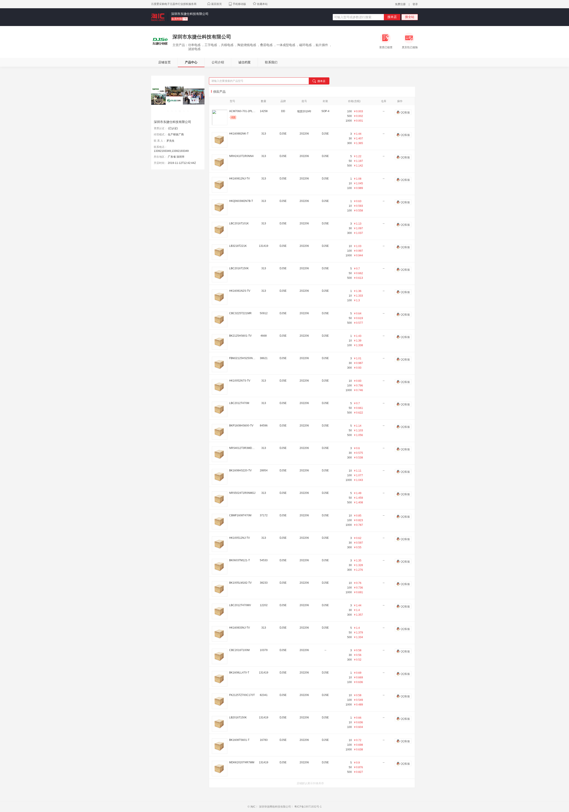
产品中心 (191, 62)
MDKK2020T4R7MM (241, 762)
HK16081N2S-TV (239, 290)
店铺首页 (164, 62)
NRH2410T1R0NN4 (241, 156)
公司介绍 (218, 62)
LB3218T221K (238, 245)
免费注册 (400, 4)
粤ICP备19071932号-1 (308, 806)
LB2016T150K (238, 717)
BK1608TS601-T (239, 740)
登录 (415, 4)
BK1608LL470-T (239, 672)
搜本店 (392, 17)
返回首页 (216, 4)
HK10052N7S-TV (239, 380)
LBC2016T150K (239, 268)
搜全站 (409, 17)
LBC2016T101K (239, 223)
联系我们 (271, 62)
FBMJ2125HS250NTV (242, 358)
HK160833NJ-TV (239, 627)
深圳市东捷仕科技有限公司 (189, 14)
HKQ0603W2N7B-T (241, 201)
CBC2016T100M (239, 650)
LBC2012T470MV (240, 605)
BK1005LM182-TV (240, 582)
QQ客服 (405, 112)
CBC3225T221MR (240, 313)
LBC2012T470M (239, 403)
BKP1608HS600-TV (241, 425)
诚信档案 (244, 62)
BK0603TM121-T (239, 560)
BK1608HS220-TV (240, 470)
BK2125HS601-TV (240, 335)
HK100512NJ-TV (239, 537)
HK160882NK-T (238, 133)
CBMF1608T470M (240, 515)
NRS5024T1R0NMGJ (242, 492)
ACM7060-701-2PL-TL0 (242, 111)
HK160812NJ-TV (239, 178)
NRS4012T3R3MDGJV (242, 448)
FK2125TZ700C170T (242, 695)
